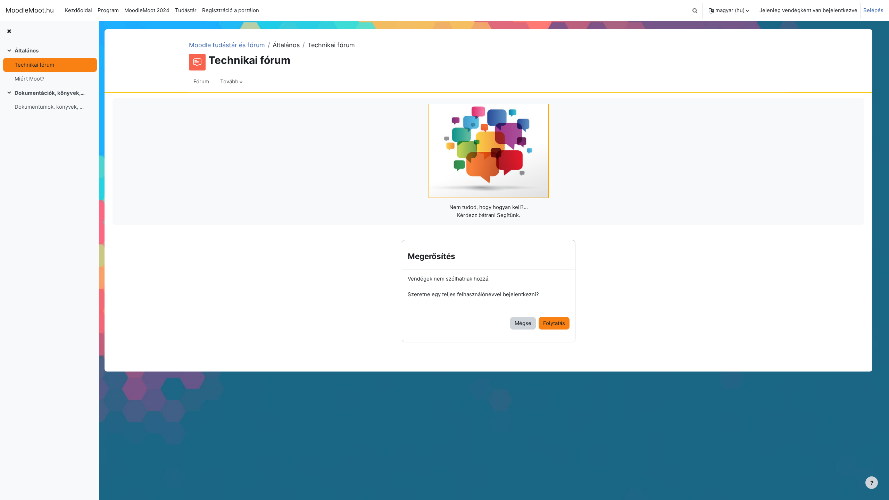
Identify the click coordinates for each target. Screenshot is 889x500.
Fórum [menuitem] (201, 81)
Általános (27, 50)
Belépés (873, 10)
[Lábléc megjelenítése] (871, 482)
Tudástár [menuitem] (186, 10)
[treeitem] (49, 65)
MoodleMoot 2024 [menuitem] (146, 10)
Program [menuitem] (108, 10)
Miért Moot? (29, 78)
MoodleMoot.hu (30, 10)
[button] (695, 10)
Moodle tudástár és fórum (227, 45)
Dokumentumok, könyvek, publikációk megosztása (50, 106)
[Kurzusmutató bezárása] (9, 31)
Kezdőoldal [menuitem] (78, 10)
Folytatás (554, 323)
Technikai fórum (34, 64)
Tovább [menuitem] (229, 81)
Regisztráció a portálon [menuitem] (230, 10)
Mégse (523, 323)
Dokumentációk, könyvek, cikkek (50, 93)
